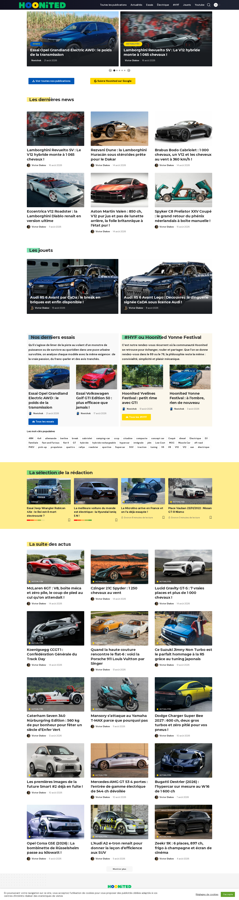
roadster (93, 447)
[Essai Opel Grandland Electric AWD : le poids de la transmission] (49, 377)
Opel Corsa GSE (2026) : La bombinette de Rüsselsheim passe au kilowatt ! (53, 848)
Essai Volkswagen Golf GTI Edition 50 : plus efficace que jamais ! (94, 400)
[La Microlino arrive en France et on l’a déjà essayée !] (143, 491)
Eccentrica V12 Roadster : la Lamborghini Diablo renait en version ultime (54, 216)
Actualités (132, 44)
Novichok (36, 60)
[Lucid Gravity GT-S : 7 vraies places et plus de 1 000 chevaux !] (183, 567)
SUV (131, 447)
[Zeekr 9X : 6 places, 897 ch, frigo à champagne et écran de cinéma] (183, 822)
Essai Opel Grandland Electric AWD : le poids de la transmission (48, 400)
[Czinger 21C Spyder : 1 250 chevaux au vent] (119, 567)
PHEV (31, 447)
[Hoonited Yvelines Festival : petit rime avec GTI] (142, 377)
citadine (127, 438)
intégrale (138, 442)
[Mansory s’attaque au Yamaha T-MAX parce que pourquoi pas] (119, 694)
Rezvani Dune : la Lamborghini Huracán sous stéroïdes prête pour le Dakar (119, 154)
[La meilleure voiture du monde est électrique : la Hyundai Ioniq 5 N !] (96, 491)
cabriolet (87, 438)
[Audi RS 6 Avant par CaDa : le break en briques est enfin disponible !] (72, 286)
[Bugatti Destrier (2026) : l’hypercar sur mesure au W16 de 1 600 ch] (183, 760)
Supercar (120, 447)
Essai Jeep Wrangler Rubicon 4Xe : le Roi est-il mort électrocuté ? (46, 512)
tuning (153, 447)
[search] (208, 5)
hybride (84, 442)
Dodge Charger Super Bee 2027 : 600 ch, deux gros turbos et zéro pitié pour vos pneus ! (181, 723)
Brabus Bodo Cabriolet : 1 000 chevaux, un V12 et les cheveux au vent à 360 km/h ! (183, 154)
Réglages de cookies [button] (207, 894)
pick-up (42, 447)
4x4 (39, 438)
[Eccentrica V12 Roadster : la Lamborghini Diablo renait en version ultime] (55, 190)
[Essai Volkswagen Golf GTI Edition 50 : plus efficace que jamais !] (96, 377)
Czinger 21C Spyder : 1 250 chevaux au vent (114, 590)
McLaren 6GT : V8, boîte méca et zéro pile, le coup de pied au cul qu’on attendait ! (55, 593)
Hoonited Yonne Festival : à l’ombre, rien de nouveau (187, 398)
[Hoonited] (42, 5)
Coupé (171, 438)
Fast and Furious (50, 442)
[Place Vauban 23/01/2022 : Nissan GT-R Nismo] (190, 491)
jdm (149, 442)
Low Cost (160, 442)
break (75, 438)
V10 (177, 447)
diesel (182, 438)
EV (206, 438)
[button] (110, 70)
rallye (82, 447)
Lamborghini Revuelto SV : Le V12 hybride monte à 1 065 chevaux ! (162, 52)
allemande (50, 438)
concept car (157, 438)
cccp (116, 438)
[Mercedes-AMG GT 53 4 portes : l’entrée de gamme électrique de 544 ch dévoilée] (119, 760)
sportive (106, 447)
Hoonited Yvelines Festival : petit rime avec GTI (139, 398)
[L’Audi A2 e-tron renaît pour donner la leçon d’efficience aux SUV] (119, 822)
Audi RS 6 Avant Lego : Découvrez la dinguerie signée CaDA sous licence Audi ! (166, 299)
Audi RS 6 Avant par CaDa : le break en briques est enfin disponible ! (65, 299)
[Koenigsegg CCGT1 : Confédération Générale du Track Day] (55, 628)
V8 (169, 447)
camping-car (103, 438)
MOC (171, 442)
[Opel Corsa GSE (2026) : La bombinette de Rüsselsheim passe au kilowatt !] (55, 822)
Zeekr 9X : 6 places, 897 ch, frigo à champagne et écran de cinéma (183, 848)
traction (141, 447)
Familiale (33, 442)
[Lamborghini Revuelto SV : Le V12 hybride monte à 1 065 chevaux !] (55, 128)
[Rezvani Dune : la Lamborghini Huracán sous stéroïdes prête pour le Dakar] (119, 128)
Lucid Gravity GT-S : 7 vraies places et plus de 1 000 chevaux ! (179, 593)
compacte (141, 438)
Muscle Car (184, 442)
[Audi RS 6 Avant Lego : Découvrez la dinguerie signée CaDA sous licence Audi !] (166, 286)
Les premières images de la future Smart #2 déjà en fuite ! (55, 784)
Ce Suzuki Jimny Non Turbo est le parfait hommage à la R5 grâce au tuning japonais (183, 654)
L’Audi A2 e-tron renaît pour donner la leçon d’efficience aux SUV (116, 848)
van (192, 447)
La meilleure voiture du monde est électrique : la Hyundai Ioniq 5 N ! (95, 512)
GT (74, 442)
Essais (36, 44)
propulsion (56, 447)
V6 (162, 447)
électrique (203, 447)
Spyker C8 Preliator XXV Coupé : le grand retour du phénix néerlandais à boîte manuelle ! (183, 216)
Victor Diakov (132, 60)
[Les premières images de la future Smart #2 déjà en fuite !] (55, 760)
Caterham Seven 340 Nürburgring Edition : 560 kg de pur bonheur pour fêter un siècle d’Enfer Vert (54, 723)
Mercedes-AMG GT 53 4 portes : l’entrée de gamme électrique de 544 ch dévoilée (119, 786)
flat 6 (66, 442)
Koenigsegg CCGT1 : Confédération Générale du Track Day (52, 654)
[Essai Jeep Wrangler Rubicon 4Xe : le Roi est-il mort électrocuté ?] (49, 491)
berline (64, 438)
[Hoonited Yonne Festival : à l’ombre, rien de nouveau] (190, 377)
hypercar (125, 442)
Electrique (195, 438)
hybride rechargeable (104, 442)
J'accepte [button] (228, 894)
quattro (70, 447)
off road (198, 442)
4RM (31, 438)
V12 (184, 447)
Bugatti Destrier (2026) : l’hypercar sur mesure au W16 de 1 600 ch (182, 786)
